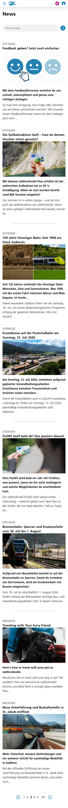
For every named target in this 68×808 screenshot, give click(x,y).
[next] (50, 797)
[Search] (62, 28)
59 (43, 797)
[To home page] (12, 3)
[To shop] (58, 3)
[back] (18, 797)
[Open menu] (4, 3)
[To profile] (65, 3)
